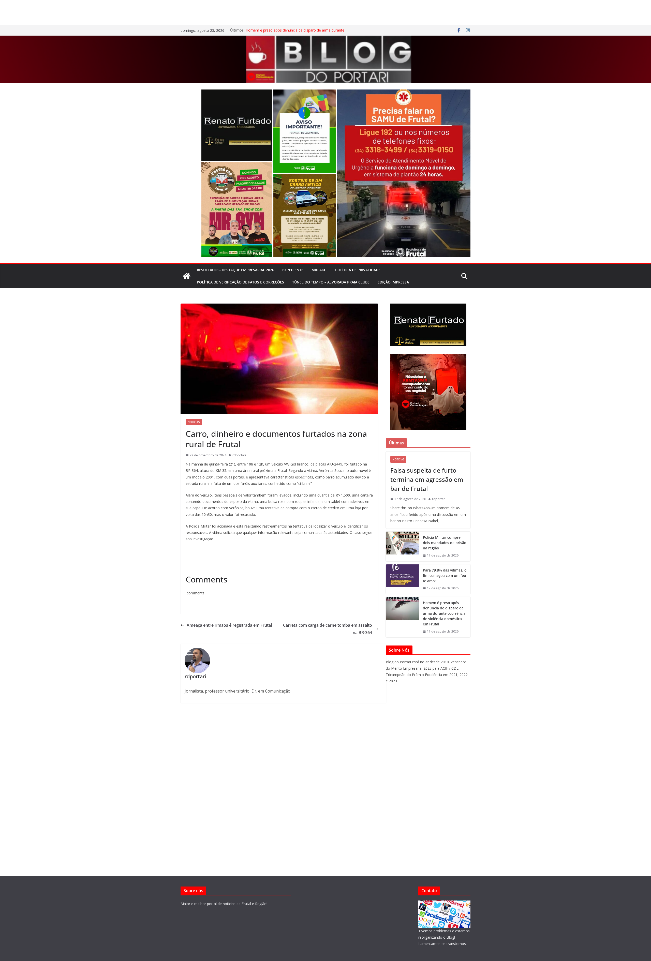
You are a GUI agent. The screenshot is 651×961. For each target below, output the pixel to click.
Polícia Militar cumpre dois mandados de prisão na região (444, 542)
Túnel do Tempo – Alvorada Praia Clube (330, 282)
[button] (236, 125)
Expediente (292, 269)
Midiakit (319, 269)
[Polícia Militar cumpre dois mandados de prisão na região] (402, 546)
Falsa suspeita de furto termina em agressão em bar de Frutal (426, 479)
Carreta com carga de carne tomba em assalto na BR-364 (327, 628)
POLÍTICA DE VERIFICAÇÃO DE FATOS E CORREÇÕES (240, 282)
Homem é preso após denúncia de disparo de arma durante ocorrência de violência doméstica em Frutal (295, 33)
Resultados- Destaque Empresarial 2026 (235, 269)
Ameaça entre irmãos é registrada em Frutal (229, 625)
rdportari (239, 455)
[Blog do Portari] (187, 276)
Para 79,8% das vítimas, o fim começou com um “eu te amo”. (444, 575)
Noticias (194, 422)
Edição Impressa (393, 282)
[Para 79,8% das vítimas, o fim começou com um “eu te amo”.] (402, 579)
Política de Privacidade (357, 269)
